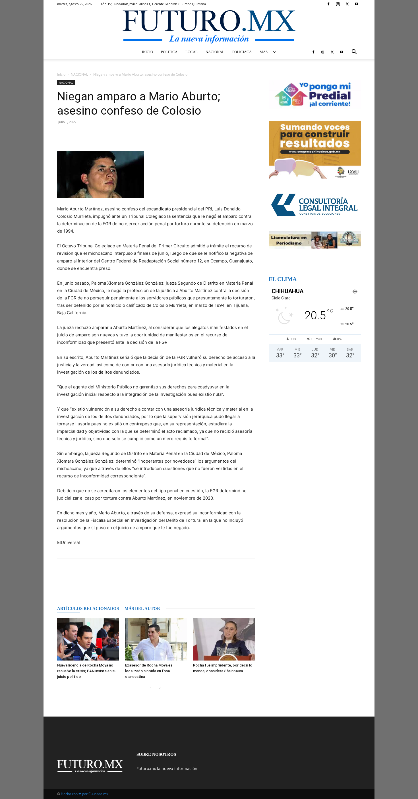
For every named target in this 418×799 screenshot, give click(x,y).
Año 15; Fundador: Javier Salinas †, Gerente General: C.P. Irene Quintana (153, 4)
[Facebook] (328, 4)
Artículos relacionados (88, 608)
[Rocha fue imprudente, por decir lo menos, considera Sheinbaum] (224, 639)
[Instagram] (338, 4)
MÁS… (265, 52)
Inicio (61, 74)
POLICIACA (242, 52)
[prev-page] (150, 688)
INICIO (147, 52)
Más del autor (142, 608)
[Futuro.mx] (209, 27)
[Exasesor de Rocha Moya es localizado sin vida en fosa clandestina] (156, 639)
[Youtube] (356, 4)
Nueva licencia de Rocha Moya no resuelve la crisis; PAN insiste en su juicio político (86, 671)
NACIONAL (215, 52)
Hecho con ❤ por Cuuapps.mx (84, 793)
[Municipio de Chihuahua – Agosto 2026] (315, 94)
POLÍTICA (169, 52)
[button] (354, 52)
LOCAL (191, 52)
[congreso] (315, 150)
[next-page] (159, 688)
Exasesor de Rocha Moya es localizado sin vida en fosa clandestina (148, 671)
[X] (347, 4)
